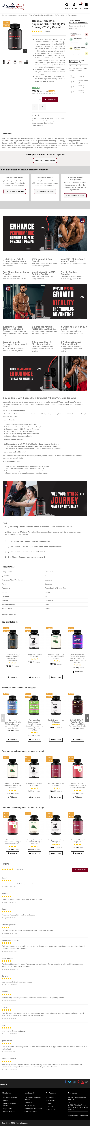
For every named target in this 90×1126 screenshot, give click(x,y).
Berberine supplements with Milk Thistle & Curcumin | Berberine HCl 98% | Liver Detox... (12, 724)
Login (49, 1103)
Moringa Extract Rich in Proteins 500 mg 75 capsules (56, 656)
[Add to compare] (42, 107)
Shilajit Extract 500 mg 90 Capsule (34, 655)
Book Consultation (10, 1097)
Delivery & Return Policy (9, 1104)
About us (28, 1103)
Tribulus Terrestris (38, 121)
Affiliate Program (9, 1111)
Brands (50, 1106)
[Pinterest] (38, 115)
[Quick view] (16, 651)
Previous (3, 718)
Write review (81, 870)
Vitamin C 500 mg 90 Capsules (56, 784)
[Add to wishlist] (35, 107)
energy (41, 118)
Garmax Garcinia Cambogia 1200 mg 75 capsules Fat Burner (77, 785)
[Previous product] (86, 15)
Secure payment (31, 1111)
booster (49, 121)
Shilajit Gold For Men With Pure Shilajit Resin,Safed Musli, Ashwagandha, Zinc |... (77, 723)
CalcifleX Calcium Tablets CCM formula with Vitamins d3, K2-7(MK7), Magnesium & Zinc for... (77, 658)
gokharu (56, 121)
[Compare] (12, 651)
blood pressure (37, 123)
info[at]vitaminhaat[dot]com (78, 1116)
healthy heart (49, 123)
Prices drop (51, 1097)
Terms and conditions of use (33, 1098)
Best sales (51, 1100)
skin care (53, 118)
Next (87, 718)
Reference (6, 614)
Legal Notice (7, 1108)
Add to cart (52, 99)
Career (5, 1100)
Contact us (51, 1109)
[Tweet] (35, 115)
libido (47, 118)
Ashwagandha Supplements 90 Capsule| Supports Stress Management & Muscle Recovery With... (34, 725)
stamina (35, 118)
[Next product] (87, 15)
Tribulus (61, 118)
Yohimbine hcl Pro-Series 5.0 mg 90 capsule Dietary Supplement (13, 657)
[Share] (32, 115)
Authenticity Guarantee (33, 1108)
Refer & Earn (30, 1105)
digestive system (38, 125)
